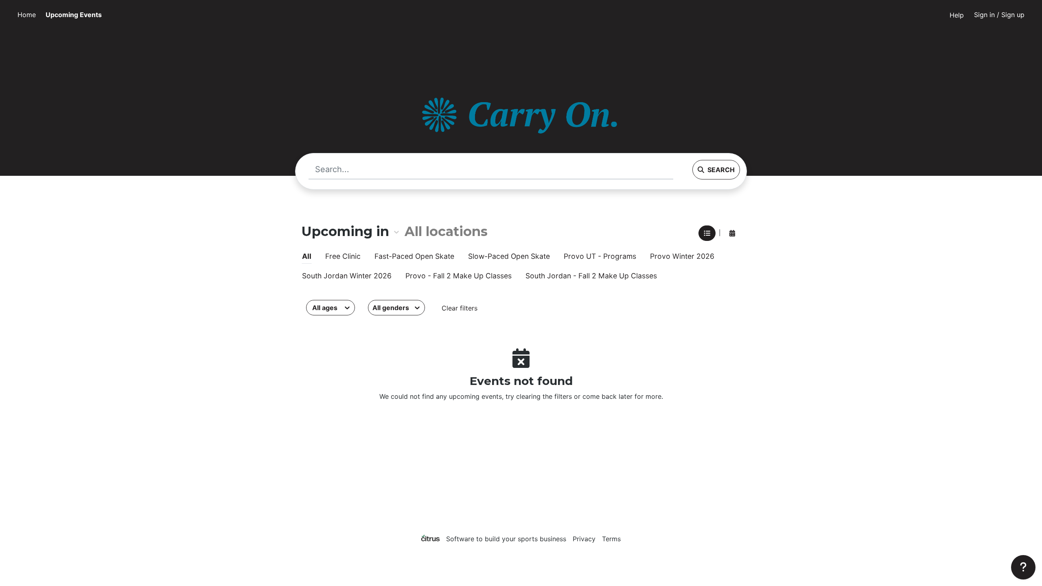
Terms (611, 539)
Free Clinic (343, 256)
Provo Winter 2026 (682, 256)
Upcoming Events (74, 15)
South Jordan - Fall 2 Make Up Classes (591, 275)
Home (27, 15)
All (306, 256)
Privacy (584, 539)
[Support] (1023, 567)
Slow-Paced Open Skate (509, 256)
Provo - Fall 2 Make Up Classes (458, 275)
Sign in (999, 15)
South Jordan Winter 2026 (347, 275)
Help (957, 15)
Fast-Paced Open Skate (414, 256)
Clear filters (459, 308)
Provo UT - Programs (600, 256)
